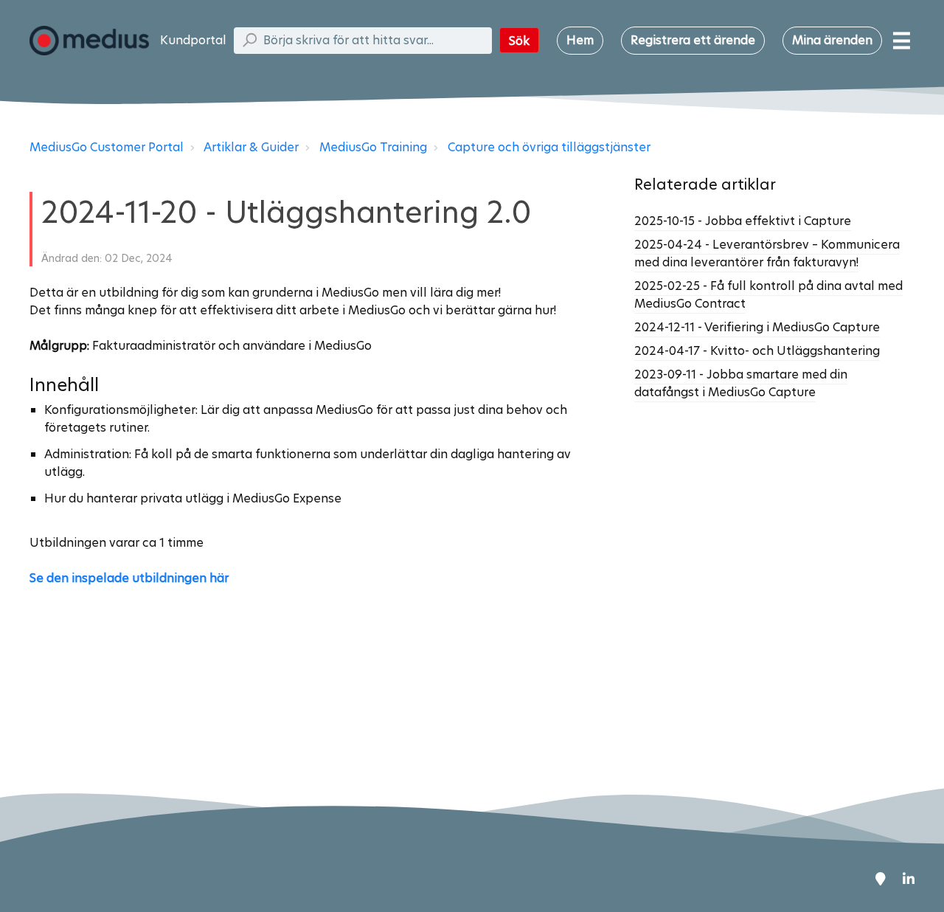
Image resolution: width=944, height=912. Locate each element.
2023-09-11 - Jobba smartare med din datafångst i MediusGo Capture (740, 383)
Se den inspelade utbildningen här (129, 578)
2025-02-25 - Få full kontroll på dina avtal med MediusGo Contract (768, 294)
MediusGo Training (373, 147)
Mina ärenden (832, 40)
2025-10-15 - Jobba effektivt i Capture (742, 221)
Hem (580, 40)
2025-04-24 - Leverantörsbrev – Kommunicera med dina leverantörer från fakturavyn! (767, 253)
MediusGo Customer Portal (107, 147)
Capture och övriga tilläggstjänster (549, 147)
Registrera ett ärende (693, 40)
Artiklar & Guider (251, 147)
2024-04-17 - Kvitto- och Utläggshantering (757, 350)
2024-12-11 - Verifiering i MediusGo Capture (757, 327)
